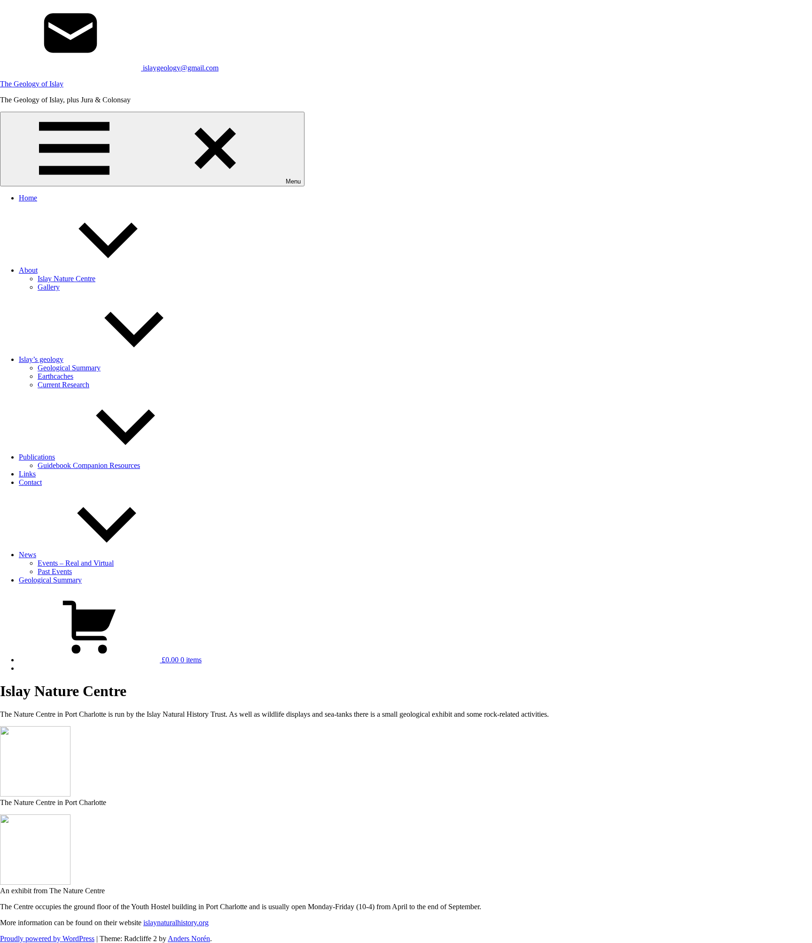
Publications (37, 457)
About (28, 270)
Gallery (49, 287)
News (27, 555)
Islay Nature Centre (66, 279)
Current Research (63, 385)
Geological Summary (69, 368)
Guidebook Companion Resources (89, 465)
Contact (30, 482)
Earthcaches (55, 376)
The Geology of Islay (31, 84)
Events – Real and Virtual (76, 563)
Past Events (55, 571)
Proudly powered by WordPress (47, 939)
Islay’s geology (41, 359)
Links (27, 474)
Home (28, 198)
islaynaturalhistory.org (176, 923)
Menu (293, 181)
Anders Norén (189, 939)
